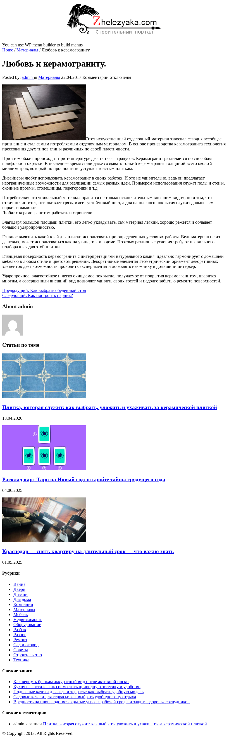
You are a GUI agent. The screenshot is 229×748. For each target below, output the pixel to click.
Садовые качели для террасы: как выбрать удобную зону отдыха (74, 696)
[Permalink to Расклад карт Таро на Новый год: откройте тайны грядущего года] (44, 468)
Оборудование (27, 624)
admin (28, 77)
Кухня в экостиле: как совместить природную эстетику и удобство (76, 686)
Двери (19, 589)
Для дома (22, 599)
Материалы (27, 50)
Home (7, 50)
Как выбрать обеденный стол (44, 290)
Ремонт (20, 639)
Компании (23, 604)
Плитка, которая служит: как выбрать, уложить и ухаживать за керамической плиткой (109, 407)
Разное (19, 634)
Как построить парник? (37, 295)
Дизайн (20, 594)
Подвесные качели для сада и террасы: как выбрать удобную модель (78, 691)
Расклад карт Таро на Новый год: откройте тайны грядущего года (83, 479)
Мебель (20, 614)
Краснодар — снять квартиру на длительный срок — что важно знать (88, 551)
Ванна (19, 584)
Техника (21, 659)
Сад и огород (26, 644)
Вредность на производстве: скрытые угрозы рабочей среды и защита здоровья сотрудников (101, 701)
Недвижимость (27, 619)
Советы (20, 649)
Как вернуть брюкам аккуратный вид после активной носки (71, 681)
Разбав (19, 629)
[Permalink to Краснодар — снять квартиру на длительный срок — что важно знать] (44, 540)
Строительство (27, 654)
